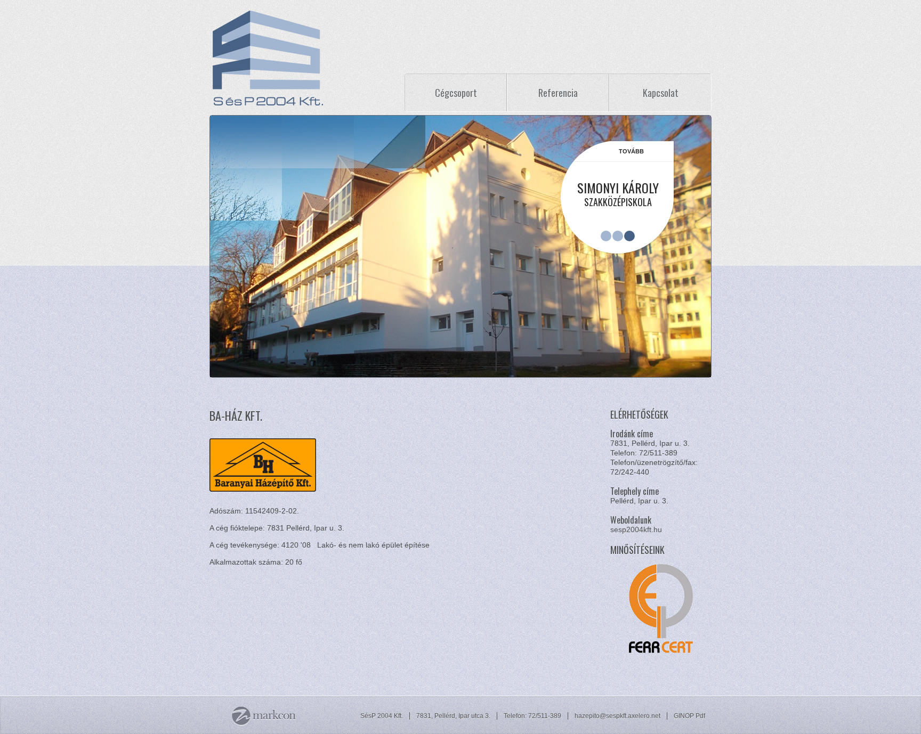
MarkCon (263, 716)
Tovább (631, 151)
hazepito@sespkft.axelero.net (617, 716)
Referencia (558, 93)
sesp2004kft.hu (636, 529)
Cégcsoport (456, 93)
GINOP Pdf (689, 716)
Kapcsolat (660, 93)
